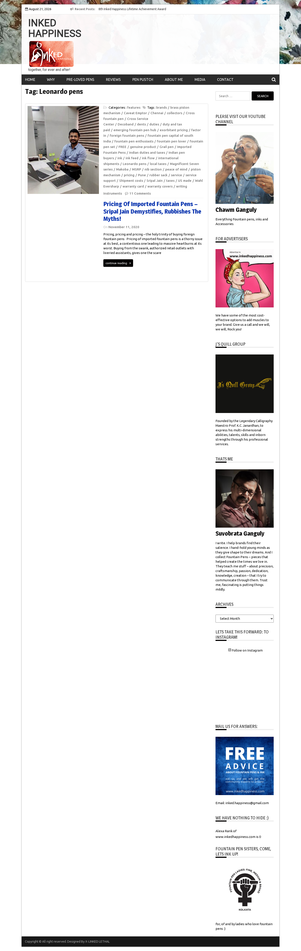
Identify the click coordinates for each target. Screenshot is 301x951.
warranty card (133, 186)
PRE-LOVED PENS (80, 79)
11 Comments (140, 193)
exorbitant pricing (174, 130)
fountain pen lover (171, 141)
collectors (174, 113)
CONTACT (225, 79)
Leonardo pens (134, 164)
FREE (122, 147)
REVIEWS (113, 79)
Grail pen (167, 147)
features (133, 107)
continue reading (116, 263)
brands (161, 107)
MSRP (136, 169)
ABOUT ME (174, 79)
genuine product (143, 147)
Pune (142, 175)
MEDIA (200, 79)
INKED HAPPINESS (54, 28)
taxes (170, 180)
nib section (153, 169)
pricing (129, 175)
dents (141, 124)
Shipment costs (131, 180)
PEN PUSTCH (142, 79)
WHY (51, 79)
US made (184, 180)
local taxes (158, 164)
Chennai (156, 113)
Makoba (122, 169)
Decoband (126, 124)
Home (30, 79)
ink (119, 158)
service (176, 175)
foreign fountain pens (127, 135)
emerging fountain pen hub (134, 130)
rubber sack (158, 175)
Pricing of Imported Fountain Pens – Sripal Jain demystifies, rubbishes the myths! (152, 211)
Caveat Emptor (135, 113)
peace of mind (176, 169)
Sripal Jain (155, 180)
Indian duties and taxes (147, 152)
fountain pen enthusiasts (133, 141)
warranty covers (160, 186)
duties (154, 124)
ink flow (148, 158)
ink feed (132, 158)
